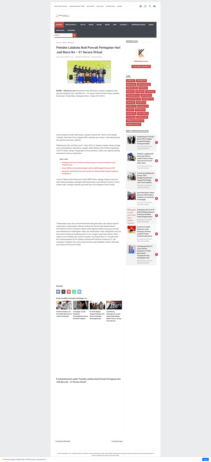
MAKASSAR (147, 99)
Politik (82, 24)
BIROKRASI (132, 88)
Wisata (91, 24)
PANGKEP (131, 113)
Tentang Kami (110, 6)
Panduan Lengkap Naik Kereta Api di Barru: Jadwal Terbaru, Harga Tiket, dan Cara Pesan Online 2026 (145, 158)
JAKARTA (150, 91)
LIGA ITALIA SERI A (133, 99)
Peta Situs (100, 6)
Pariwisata (142, 117)
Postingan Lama (117, 441)
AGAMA (130, 80)
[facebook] (58, 292)
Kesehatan (71, 30)
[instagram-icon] (145, 6)
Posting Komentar (96, 57)
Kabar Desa (146, 95)
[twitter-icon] (150, 6)
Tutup (205, 459)
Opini (114, 24)
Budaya (99, 24)
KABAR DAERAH (133, 95)
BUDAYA (143, 88)
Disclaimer (91, 6)
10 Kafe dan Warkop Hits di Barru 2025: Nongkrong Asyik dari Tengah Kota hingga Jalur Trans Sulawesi (145, 177)
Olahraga (123, 24)
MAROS (130, 102)
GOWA (130, 91)
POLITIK (130, 117)
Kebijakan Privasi (61, 6)
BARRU (131, 84)
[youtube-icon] (154, 6)
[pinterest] (69, 292)
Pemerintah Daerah (138, 24)
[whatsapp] (74, 292)
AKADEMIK (141, 80)
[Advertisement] (89, 115)
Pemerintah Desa (133, 124)
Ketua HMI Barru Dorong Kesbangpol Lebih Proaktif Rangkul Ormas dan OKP (88, 168)
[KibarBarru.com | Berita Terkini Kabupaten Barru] (62, 15)
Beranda (59, 24)
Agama (151, 24)
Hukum (107, 24)
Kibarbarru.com (141, 61)
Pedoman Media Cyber (77, 6)
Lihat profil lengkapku (141, 66)
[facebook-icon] (140, 6)
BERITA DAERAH (144, 84)
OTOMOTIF (131, 106)
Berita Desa (60, 30)
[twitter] (63, 292)
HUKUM (139, 91)
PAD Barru (140, 110)
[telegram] (79, 292)
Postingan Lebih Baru (63, 441)
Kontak (119, 6)
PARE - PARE (142, 113)
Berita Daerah (70, 24)
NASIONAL (141, 102)
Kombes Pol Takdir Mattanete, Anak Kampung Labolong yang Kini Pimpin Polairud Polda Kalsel (144, 231)
